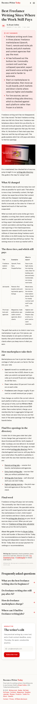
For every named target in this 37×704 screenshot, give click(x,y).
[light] (30, 3)
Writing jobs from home (13, 478)
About (5, 696)
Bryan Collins (28, 532)
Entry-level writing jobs (13, 472)
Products (19, 694)
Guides (20, 690)
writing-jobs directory (25, 172)
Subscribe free (12, 655)
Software (6, 692)
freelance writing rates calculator (21, 524)
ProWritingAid (20, 557)
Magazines (20, 692)
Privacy (11, 699)
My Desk (26, 690)
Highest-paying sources (14, 484)
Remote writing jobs (12, 465)
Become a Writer (11, 3)
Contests (13, 692)
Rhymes (12, 694)
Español (10, 696)
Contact (5, 699)
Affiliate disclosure (21, 699)
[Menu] (33, 3)
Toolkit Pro (26, 694)
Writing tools (13, 690)
